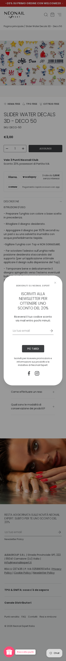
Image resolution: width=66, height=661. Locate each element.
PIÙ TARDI (33, 349)
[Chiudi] (55, 282)
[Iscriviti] (49, 330)
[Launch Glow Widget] (9, 651)
